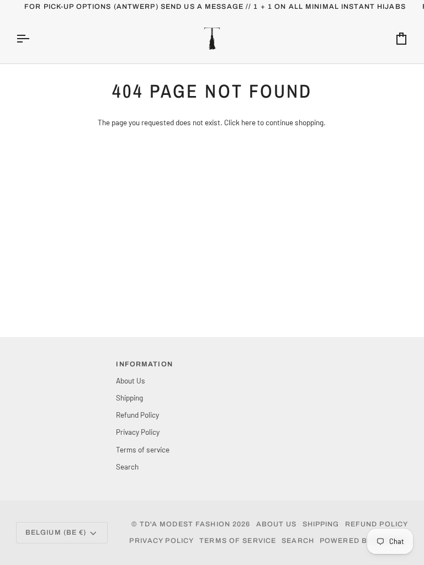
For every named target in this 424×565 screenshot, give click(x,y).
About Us (130, 380)
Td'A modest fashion (185, 524)
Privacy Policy (138, 431)
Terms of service (142, 449)
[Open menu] (32, 38)
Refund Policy (137, 414)
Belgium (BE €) (56, 532)
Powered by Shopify (364, 541)
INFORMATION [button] (144, 364)
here (248, 122)
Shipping (129, 397)
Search (127, 466)
